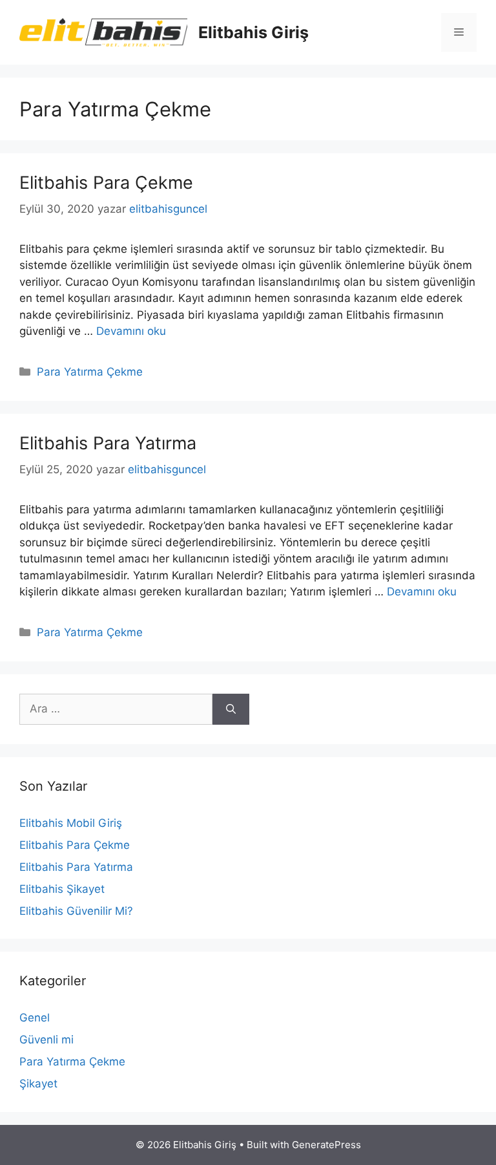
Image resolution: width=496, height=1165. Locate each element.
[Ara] (230, 709)
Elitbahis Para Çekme (106, 182)
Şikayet (38, 1083)
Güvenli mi (46, 1039)
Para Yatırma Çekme (90, 371)
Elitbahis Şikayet (62, 888)
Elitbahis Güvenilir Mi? (76, 910)
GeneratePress (326, 1144)
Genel (34, 1017)
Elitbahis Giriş (253, 32)
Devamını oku (131, 331)
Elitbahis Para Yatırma (107, 443)
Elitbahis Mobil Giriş (70, 823)
